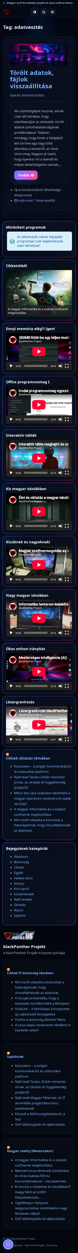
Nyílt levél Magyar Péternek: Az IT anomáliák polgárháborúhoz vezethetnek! (40, 1103)
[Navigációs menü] (52, 12)
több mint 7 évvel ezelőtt (36, 200)
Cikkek (19, 867)
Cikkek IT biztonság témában (30, 973)
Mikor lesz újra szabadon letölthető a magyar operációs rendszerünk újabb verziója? (42, 798)
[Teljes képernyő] (67, 366)
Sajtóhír (20, 915)
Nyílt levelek (23, 899)
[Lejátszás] (11, 366)
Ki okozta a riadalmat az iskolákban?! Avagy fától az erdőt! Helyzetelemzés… (43, 1192)
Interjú (19, 883)
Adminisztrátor (33, 95)
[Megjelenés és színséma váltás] (34, 12)
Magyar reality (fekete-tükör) (30, 1151)
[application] (39, 351)
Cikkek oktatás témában (28, 758)
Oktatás (20, 905)
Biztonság (21, 862)
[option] (39, 293)
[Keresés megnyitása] (43, 12)
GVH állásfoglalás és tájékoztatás (40, 1124)
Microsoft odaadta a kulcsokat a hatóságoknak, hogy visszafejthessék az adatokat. (42, 825)
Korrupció (21, 888)
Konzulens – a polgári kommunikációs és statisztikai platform (37, 1071)
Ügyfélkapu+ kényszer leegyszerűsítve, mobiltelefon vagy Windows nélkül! (41, 1208)
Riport (18, 910)
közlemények (24, 894)
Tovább (23, 175)
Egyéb (18, 873)
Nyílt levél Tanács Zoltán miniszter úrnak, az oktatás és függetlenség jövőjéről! (39, 782)
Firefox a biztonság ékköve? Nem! (40, 1019)
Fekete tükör (23, 878)
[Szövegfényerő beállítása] (8, 1244)
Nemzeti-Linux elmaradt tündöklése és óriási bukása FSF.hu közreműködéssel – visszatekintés (42, 1176)
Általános (21, 856)
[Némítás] (60, 366)
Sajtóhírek (15, 1056)
